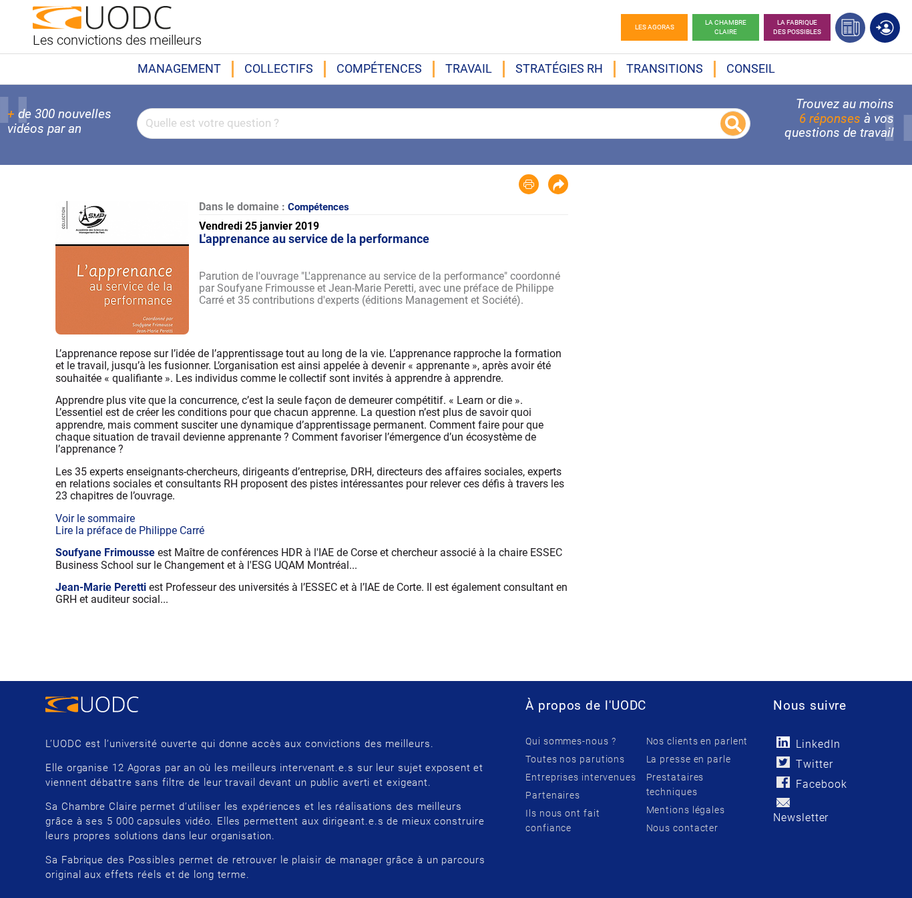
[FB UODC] (782, 782)
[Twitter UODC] (782, 762)
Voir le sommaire (95, 518)
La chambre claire (725, 27)
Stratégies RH (559, 68)
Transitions (664, 68)
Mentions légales (685, 810)
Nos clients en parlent (697, 741)
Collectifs (278, 68)
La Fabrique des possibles (797, 27)
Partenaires (552, 795)
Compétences (379, 68)
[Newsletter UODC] (782, 802)
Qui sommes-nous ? (570, 741)
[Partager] (558, 184)
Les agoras (654, 27)
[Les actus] (850, 28)
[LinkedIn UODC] (782, 742)
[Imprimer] (529, 184)
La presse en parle (688, 759)
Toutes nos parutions (575, 759)
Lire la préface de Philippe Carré (129, 530)
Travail (468, 68)
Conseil (750, 68)
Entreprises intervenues (580, 777)
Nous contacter (682, 828)
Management (179, 68)
